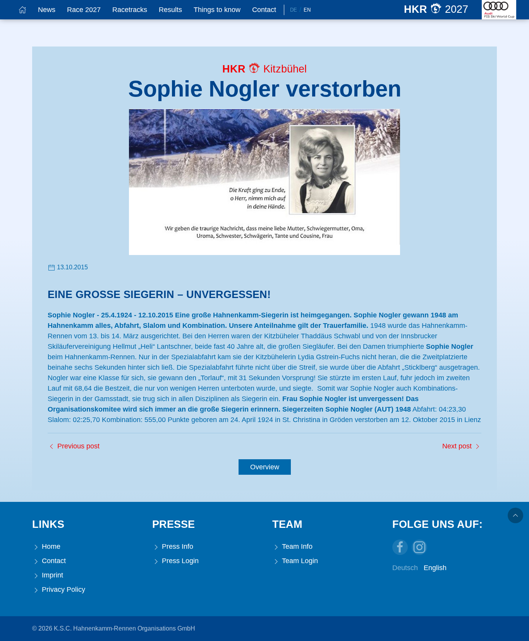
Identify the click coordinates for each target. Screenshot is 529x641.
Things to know (217, 10)
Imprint (51, 575)
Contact (264, 10)
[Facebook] (400, 547)
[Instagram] (419, 547)
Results (170, 10)
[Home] (22, 9)
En (307, 10)
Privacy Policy (62, 589)
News (46, 10)
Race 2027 (84, 10)
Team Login (299, 561)
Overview (264, 467)
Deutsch (405, 568)
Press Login (179, 561)
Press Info (176, 546)
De (293, 10)
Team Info (296, 546)
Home (50, 546)
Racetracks (129, 10)
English (435, 568)
